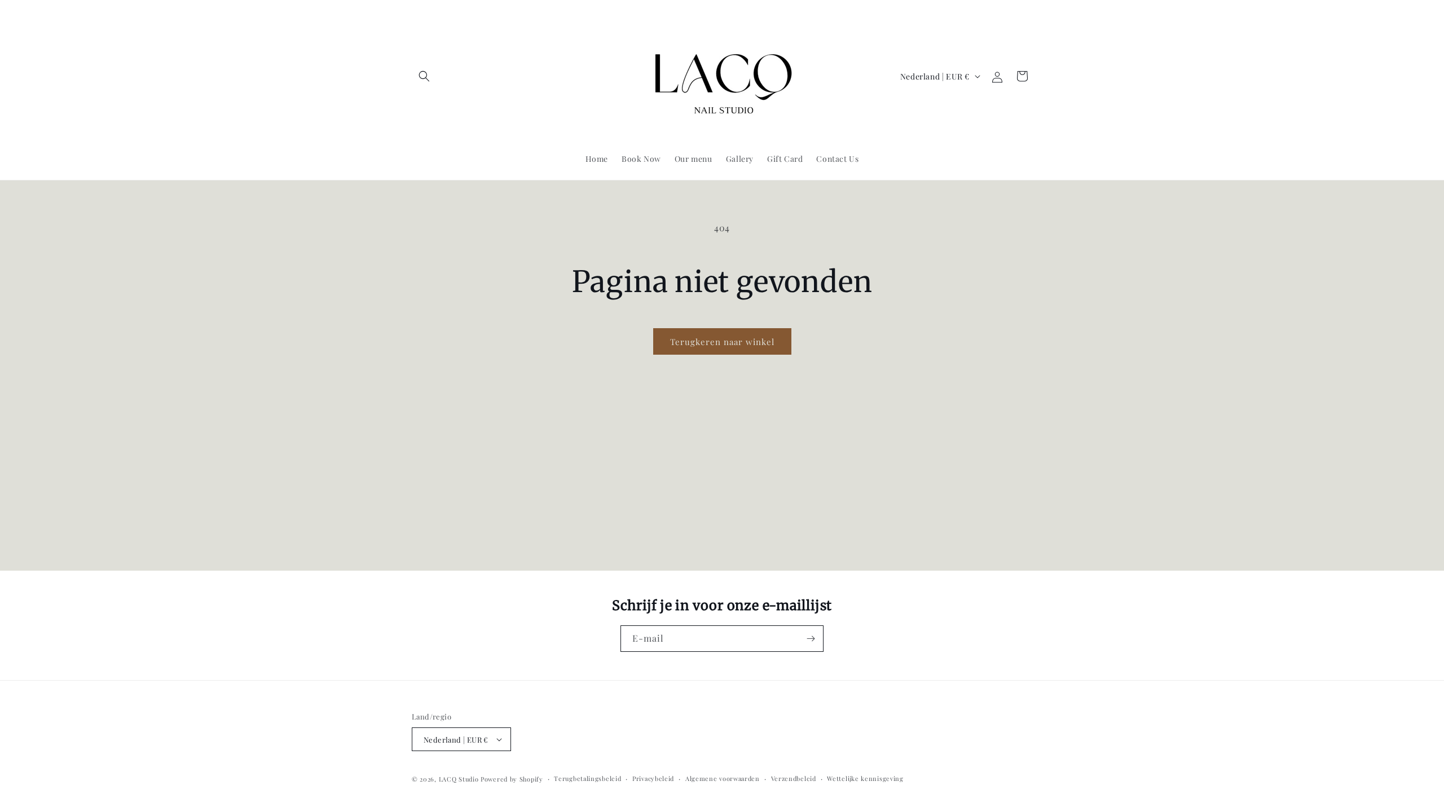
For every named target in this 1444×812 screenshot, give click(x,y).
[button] (424, 76)
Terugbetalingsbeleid (587, 778)
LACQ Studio (459, 779)
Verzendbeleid (793, 778)
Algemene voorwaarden (722, 778)
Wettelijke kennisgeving (865, 778)
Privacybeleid (653, 778)
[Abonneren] (810, 638)
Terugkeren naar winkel (722, 341)
